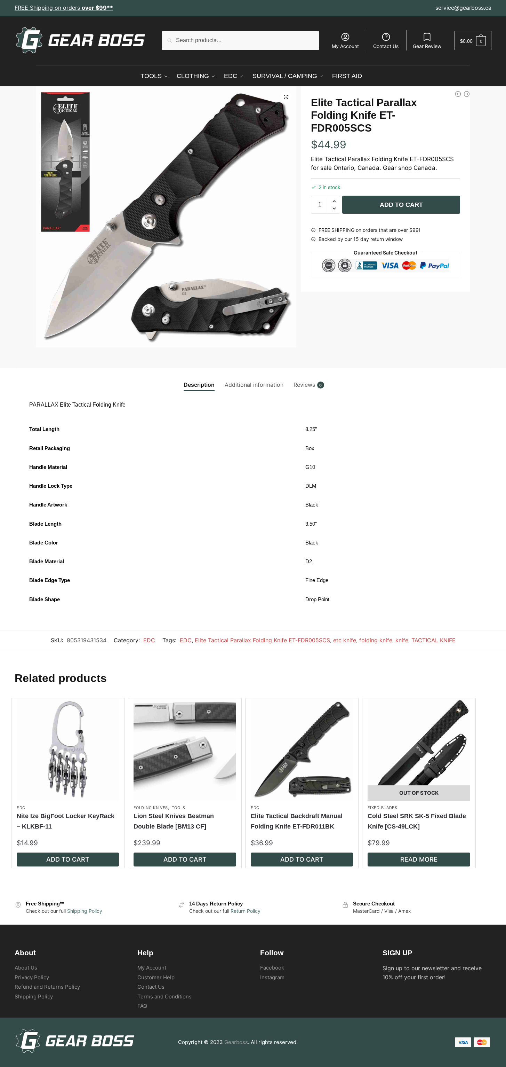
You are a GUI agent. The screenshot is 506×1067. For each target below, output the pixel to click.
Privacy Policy (32, 977)
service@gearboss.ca (463, 7)
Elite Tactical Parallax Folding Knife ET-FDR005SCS (262, 640)
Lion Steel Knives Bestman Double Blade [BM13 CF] (174, 821)
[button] (285, 96)
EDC (149, 640)
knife (401, 640)
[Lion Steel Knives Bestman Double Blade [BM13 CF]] (185, 749)
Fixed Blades (382, 807)
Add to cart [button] (67, 859)
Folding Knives (151, 807)
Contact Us (386, 46)
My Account (345, 46)
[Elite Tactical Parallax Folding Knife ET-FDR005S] (458, 94)
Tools (179, 807)
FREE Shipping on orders (64, 7)
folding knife (375, 640)
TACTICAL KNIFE (433, 640)
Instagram (272, 977)
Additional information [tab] (254, 384)
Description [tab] (199, 384)
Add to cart (401, 204)
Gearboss (236, 1042)
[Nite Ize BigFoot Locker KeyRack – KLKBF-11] (68, 749)
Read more (418, 859)
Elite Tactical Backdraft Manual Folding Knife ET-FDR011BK (297, 821)
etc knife (344, 640)
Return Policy (245, 911)
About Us (26, 967)
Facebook (272, 967)
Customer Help (156, 977)
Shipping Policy (84, 911)
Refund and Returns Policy (47, 986)
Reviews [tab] (304, 384)
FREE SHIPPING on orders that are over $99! (369, 230)
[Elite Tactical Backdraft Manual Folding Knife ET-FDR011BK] (466, 94)
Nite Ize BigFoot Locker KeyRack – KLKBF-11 (65, 821)
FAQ (142, 1006)
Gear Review (427, 46)
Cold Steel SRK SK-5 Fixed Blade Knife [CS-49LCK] (417, 821)
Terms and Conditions (164, 996)
